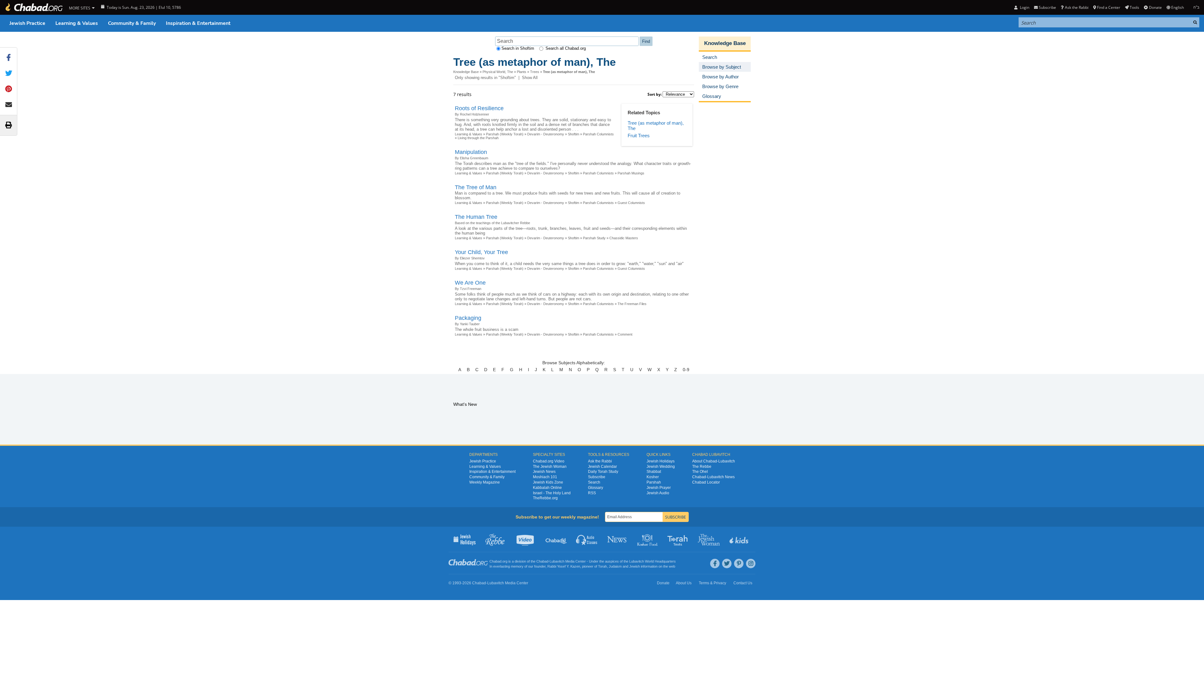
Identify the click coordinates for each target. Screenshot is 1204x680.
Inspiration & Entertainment (198, 23)
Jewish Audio (658, 493)
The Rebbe (701, 466)
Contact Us (742, 583)
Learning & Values (76, 23)
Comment (625, 334)
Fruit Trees (639, 135)
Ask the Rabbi (1076, 7)
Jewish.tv (525, 539)
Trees (534, 72)
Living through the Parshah (478, 138)
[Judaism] (34, 7)
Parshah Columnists (598, 134)
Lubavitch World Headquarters (652, 561)
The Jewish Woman (550, 466)
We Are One (470, 283)
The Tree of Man (475, 187)
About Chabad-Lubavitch (713, 461)
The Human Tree (476, 217)
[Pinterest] (738, 563)
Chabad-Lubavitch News (713, 477)
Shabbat (654, 471)
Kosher (653, 477)
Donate (1155, 7)
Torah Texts (678, 539)
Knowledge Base (466, 72)
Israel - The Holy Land (552, 493)
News (617, 539)
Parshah (654, 482)
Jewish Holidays (661, 461)
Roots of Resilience (479, 108)
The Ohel (700, 471)
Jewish (634, 566)
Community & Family (132, 23)
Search (594, 482)
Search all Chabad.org (565, 48)
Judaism (615, 566)
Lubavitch (557, 561)
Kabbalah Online (547, 487)
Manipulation (471, 152)
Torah (602, 566)
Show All (530, 77)
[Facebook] (715, 563)
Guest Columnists (631, 203)
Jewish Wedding (661, 466)
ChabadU (556, 539)
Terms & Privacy (712, 583)
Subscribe (596, 477)
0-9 (686, 369)
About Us (684, 583)
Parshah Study (594, 238)
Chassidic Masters (623, 238)
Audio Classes (586, 539)
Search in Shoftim (517, 48)
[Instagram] (750, 563)
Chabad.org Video (548, 461)
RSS (592, 493)
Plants (521, 72)
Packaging (468, 318)
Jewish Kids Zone (548, 482)
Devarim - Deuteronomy (545, 134)
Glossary (595, 487)
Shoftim (573, 134)
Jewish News (544, 471)
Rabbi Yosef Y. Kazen (563, 566)
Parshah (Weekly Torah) (504, 134)
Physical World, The (498, 72)
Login (1024, 7)
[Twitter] (727, 563)
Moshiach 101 (545, 477)
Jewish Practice (27, 23)
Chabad (542, 561)
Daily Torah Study (603, 471)
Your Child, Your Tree (481, 252)
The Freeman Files (632, 304)
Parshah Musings (631, 173)
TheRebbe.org (545, 498)
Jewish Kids (739, 539)
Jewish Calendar (602, 466)
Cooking (647, 539)
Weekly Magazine (484, 482)
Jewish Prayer (659, 487)
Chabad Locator (706, 482)
